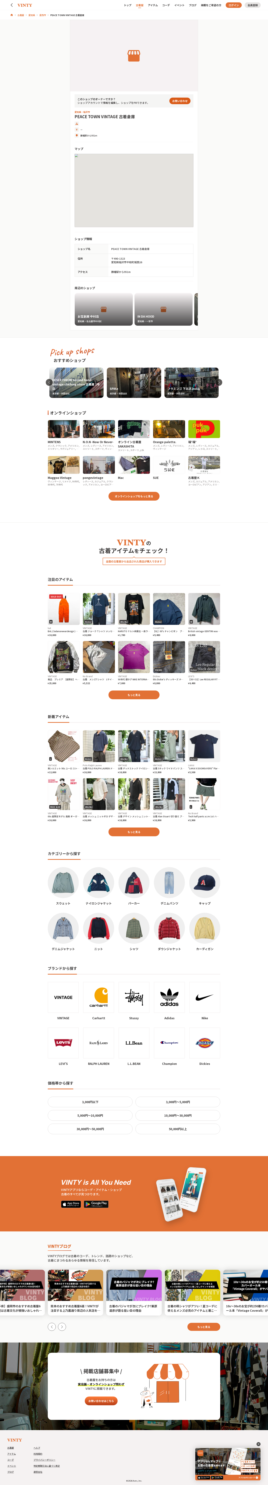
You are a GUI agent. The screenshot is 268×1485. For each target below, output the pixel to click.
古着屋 (139, 5)
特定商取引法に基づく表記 (47, 1465)
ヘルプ (37, 1447)
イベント (179, 5)
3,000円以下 (90, 1102)
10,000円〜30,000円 (178, 1115)
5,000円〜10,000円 (90, 1115)
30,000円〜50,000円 (90, 1129)
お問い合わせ (180, 101)
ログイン (234, 5)
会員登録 (253, 5)
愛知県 (31, 15)
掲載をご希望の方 (211, 5)
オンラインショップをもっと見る (134, 496)
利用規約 (38, 1453)
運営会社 (38, 1471)
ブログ (193, 5)
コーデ (166, 5)
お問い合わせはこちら (101, 1401)
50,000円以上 (178, 1129)
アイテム (153, 5)
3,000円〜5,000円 (178, 1102)
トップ (127, 5)
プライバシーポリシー (44, 1459)
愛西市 (42, 15)
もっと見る (134, 695)
